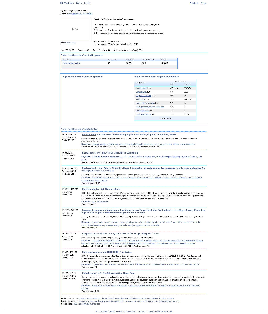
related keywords (74, 13)
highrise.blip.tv (142, 110)
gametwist (158, 177)
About (98, 311)
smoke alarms (98, 285)
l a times (170, 298)
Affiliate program (108, 311)
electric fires (122, 285)
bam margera (101, 180)
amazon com (124, 144)
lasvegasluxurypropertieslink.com (150, 107)
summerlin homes (112, 222)
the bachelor (97, 177)
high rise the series (71, 63)
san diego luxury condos (102, 240)
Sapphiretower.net (91, 233)
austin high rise (181, 264)
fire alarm (175, 285)
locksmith (96, 157)
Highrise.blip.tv (90, 189)
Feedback (194, 3)
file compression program (172, 157)
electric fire (133, 285)
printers (176, 144)
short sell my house (181, 222)
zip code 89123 (165, 222)
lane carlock (194, 264)
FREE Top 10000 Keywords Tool (86, 304)
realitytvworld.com (143, 114)
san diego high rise (144, 240)
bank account (115, 157)
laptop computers (187, 144)
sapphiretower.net (143, 96)
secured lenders (131, 298)
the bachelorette (195, 177)
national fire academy (147, 285)
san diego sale (101, 243)
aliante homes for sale (148, 222)
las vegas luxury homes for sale (118, 225)
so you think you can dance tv (175, 177)
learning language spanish (109, 301)
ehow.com (140, 99)
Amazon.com (89, 134)
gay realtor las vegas (129, 222)
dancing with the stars (132, 177)
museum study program (88, 301)
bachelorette (108, 177)
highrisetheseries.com (145, 103)
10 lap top (125, 301)
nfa (168, 285)
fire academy (185, 285)
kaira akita (156, 264)
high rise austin (167, 264)
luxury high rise (115, 243)
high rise (103, 264)
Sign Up (79, 3)
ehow (158, 157)
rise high (120, 264)
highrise (95, 264)
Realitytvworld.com (92, 168)
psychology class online (88, 298)
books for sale (137, 144)
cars (153, 157)
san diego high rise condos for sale (157, 243)
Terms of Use (166, 311)
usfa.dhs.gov (141, 92)
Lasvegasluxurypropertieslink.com (100, 210)
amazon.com (69, 43)
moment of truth (87, 180)
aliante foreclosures (95, 225)
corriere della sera (164, 144)
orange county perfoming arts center (145, 301)
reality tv (118, 177)
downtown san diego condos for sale (168, 240)
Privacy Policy (154, 311)
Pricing (204, 3)
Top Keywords (129, 311)
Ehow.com (87, 152)
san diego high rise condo (124, 240)
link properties (98, 222)
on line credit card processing (111, 298)
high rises (112, 264)
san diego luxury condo (132, 243)
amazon (95, 144)
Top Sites (141, 311)
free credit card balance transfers (152, 298)
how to (124, 157)
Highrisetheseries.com (94, 252)
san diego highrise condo (184, 243)
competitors (87, 13)
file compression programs (139, 157)
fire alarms (162, 285)
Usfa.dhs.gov (89, 273)
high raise (129, 264)
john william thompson (170, 301)
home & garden (190, 157)
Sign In (87, 3)
